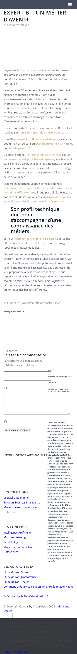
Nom (50, 370)
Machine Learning (15, 537)
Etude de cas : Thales (16, 581)
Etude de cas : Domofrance (20, 577)
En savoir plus (20, 651)
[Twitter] (10, 615)
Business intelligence (16, 25)
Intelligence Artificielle (17, 532)
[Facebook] (4, 615)
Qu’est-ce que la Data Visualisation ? (26, 596)
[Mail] (15, 615)
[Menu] (70, 4)
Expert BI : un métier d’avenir (35, 16)
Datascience (11, 512)
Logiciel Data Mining (16, 497)
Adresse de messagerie (59, 376)
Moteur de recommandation (21, 507)
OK (7, 651)
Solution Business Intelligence (22, 502)
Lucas (56, 303)
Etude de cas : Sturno (16, 572)
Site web (51, 382)
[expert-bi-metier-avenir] (38, 63)
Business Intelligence (28, 70)
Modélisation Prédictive (18, 547)
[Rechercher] (62, 3)
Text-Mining (11, 542)
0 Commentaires (35, 303)
